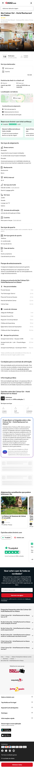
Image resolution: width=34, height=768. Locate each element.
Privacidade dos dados (7, 758)
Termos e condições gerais (9, 755)
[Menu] (3, 3)
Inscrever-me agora (17, 595)
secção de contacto (23, 369)
